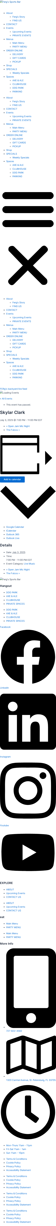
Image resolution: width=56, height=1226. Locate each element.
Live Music (29, 563)
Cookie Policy (13, 1162)
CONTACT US (13, 897)
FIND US (16, 105)
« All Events (6, 398)
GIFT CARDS (19, 142)
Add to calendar (12, 479)
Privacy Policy (13, 1166)
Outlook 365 (12, 534)
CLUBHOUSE (19, 169)
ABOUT (10, 889)
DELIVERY (17, 139)
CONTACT (11, 108)
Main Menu (18, 127)
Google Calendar (15, 527)
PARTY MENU (19, 131)
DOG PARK (18, 172)
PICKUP (16, 146)
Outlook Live (12, 538)
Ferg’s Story (18, 101)
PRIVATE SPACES (15, 603)
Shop (9, 150)
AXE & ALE (18, 165)
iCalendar (11, 530)
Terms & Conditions (16, 1159)
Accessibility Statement (18, 1170)
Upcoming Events (21, 116)
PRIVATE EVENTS (21, 120)
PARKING (17, 176)
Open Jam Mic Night (18, 426)
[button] (28, 237)
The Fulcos (13, 430)
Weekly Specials (20, 157)
